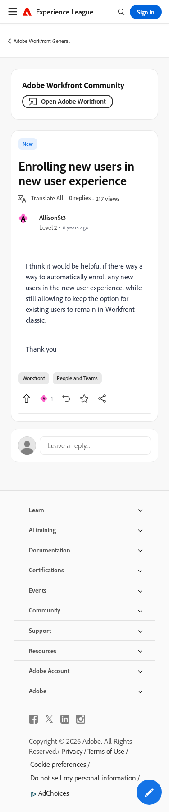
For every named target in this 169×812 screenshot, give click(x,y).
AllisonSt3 (52, 217)
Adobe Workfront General (42, 40)
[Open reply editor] (84, 445)
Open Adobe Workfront (73, 101)
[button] (47, 198)
